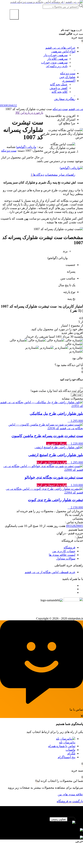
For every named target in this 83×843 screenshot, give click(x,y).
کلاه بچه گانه (60, 91)
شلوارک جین (67, 77)
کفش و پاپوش (59, 88)
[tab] (66, 174)
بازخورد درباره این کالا (29, 112)
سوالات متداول (65, 558)
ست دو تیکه (67, 73)
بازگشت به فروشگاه (70, 801)
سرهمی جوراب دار (56, 55)
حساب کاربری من (63, 551)
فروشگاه (69, 547)
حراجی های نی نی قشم (60, 47)
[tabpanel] (41, 826)
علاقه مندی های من (70, 794)
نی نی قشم (76, 109)
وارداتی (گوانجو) (26, 147)
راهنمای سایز (66, 174)
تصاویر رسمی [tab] (58, 819)
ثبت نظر (76, 394)
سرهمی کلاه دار (57, 58)
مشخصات (51, 174)
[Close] (81, 388)
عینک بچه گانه (59, 84)
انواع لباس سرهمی (63, 51)
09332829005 (74, 526)
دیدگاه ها (38, 174)
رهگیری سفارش (64, 99)
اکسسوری (68, 80)
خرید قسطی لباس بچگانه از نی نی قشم (50, 572)
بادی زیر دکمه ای (57, 66)
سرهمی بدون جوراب (54, 62)
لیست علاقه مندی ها (62, 554)
